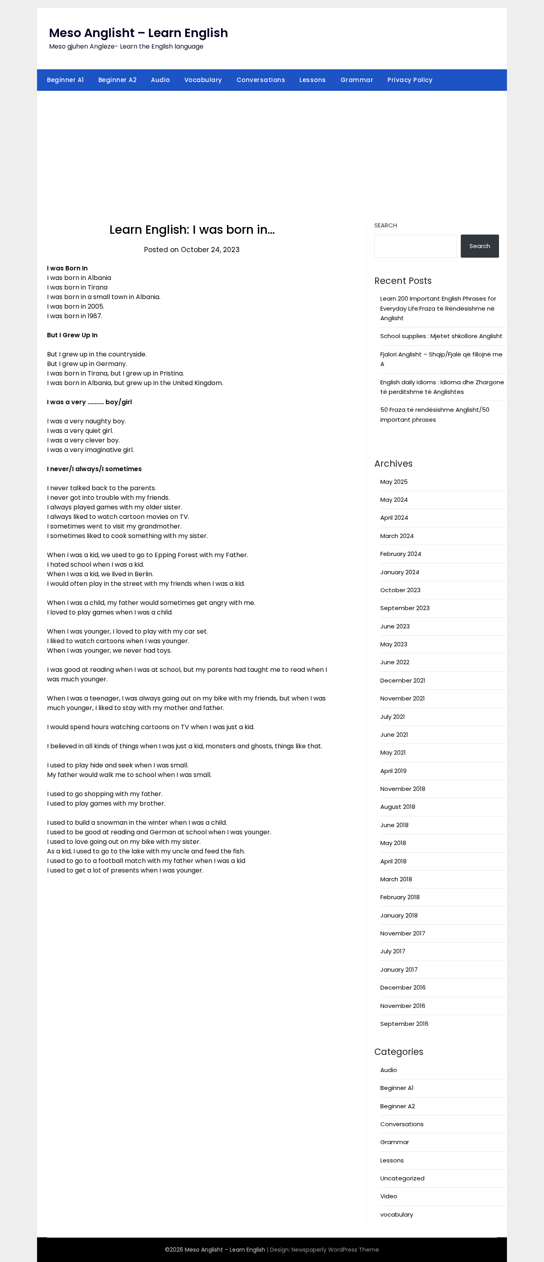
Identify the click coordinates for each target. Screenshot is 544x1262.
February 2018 (400, 897)
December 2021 (402, 680)
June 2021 (394, 734)
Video (388, 1196)
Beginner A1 (65, 80)
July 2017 (392, 951)
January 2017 (399, 969)
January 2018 (399, 915)
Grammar (357, 80)
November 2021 (402, 698)
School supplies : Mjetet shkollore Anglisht (441, 336)
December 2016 (403, 987)
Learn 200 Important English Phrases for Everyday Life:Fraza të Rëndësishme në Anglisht (438, 308)
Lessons (312, 80)
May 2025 (394, 481)
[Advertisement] (272, 151)
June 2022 (394, 662)
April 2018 (393, 861)
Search (385, 225)
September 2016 (404, 1023)
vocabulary (396, 1214)
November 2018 (402, 789)
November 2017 (402, 933)
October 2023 (400, 590)
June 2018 (394, 825)
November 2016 (402, 1006)
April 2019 (393, 771)
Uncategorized (402, 1178)
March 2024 (397, 536)
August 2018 (397, 806)
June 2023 (395, 626)
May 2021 (393, 752)
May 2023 (393, 644)
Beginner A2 (117, 80)
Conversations (261, 80)
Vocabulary (203, 80)
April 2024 (394, 517)
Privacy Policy (409, 80)
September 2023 (405, 608)
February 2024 (400, 554)
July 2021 (392, 716)
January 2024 (399, 572)
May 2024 (394, 499)
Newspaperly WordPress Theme (335, 1250)
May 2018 (393, 843)
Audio (160, 80)
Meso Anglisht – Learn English (138, 32)
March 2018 (396, 879)
